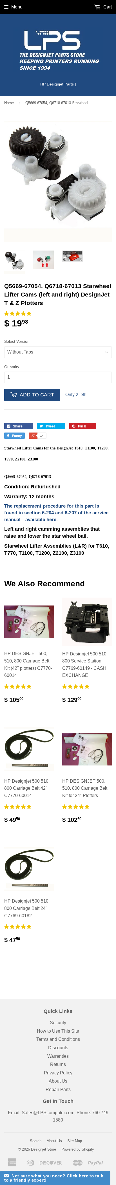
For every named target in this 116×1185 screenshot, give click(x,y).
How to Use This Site (58, 1031)
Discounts (58, 1047)
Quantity (11, 367)
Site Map (74, 1141)
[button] (18, 313)
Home (9, 103)
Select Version (17, 341)
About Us (58, 1081)
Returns (58, 1064)
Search (35, 1141)
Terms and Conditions (58, 1039)
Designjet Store (43, 1149)
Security (58, 1022)
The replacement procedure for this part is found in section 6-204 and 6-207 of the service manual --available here (56, 512)
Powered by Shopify (77, 1149)
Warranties (58, 1056)
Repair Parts (58, 1089)
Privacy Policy (58, 1072)
